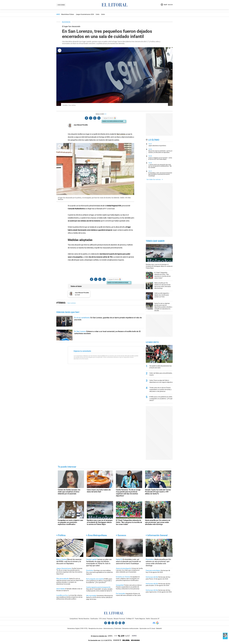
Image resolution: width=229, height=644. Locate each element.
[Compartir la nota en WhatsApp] (95, 118)
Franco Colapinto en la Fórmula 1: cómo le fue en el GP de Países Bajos (160, 157)
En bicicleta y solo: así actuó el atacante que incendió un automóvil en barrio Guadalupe (160, 173)
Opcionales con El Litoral (147, 628)
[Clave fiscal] (225, 639)
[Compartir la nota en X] (91, 118)
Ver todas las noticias (154, 179)
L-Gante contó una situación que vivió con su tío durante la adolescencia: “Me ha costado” (160, 165)
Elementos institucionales (130, 628)
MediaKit (159, 628)
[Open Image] (59, 50)
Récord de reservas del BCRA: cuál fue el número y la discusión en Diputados (160, 150)
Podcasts (110, 618)
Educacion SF (155, 618)
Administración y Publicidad (112, 628)
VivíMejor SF (130, 618)
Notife (148, 618)
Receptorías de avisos (95, 628)
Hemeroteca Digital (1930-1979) (77, 628)
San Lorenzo (121, 134)
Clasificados (94, 618)
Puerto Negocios (140, 618)
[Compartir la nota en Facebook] (86, 118)
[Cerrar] (124, 121)
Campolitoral (74, 618)
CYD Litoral (102, 618)
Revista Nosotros (84, 618)
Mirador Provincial (119, 618)
